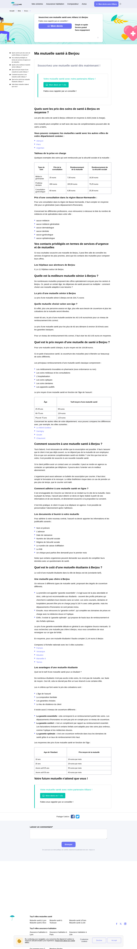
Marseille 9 (41, 658)
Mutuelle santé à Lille (77, 923)
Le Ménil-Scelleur (43, 428)
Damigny (40, 431)
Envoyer (68, 844)
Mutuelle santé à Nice (38, 923)
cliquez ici (92, 850)
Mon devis (57, 26)
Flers (38, 144)
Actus (84, 4)
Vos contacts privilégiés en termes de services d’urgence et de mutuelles (21, 60)
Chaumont (40, 438)
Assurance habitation (55, 4)
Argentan (40, 148)
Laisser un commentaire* (41, 827)
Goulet (39, 435)
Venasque (40, 651)
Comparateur (73, 4)
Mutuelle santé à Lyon (38, 920)
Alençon (39, 141)
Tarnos (39, 662)
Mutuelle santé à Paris (77, 920)
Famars (39, 648)
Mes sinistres (37, 4)
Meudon (39, 655)
